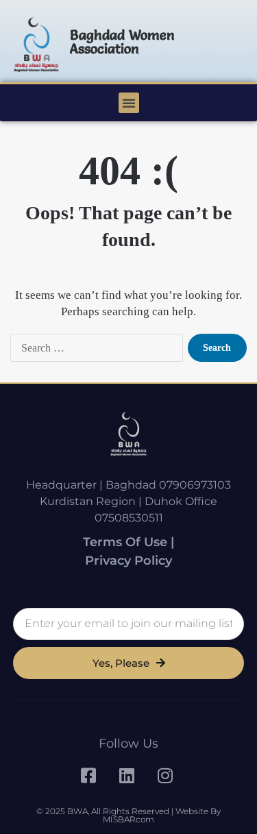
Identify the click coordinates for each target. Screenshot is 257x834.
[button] (129, 103)
